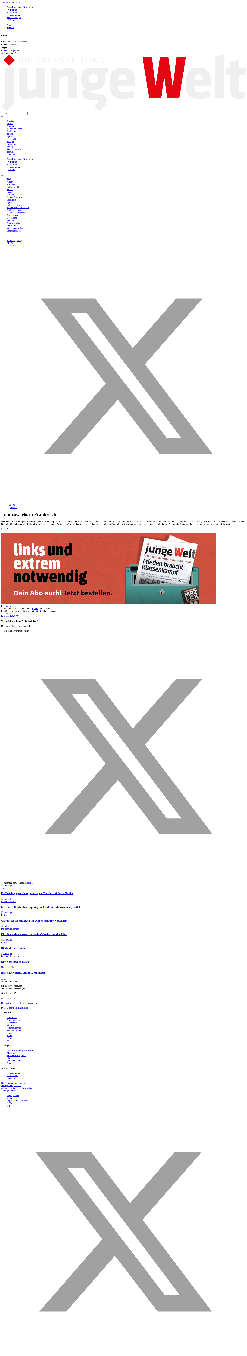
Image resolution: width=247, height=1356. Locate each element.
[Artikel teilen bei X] (126, 495)
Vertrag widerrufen (9, 1090)
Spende (10, 27)
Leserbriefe (12, 144)
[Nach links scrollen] (2, 175)
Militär (10, 243)
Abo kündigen (13, 1020)
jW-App (10, 1038)
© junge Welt (13, 1095)
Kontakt (10, 1033)
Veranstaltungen (14, 17)
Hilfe (9, 1106)
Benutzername (7, 41)
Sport (9, 136)
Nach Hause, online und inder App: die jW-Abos (13, 1084)
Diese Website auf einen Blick (14, 1008)
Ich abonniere (7, 606)
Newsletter (12, 1022)
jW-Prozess (12, 10)
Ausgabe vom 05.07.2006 (29, 611)
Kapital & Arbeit (14, 128)
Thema (10, 134)
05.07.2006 (12, 505)
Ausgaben (11, 121)
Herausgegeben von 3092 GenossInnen (19, 1003)
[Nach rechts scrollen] (2, 236)
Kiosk (9, 1035)
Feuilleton (11, 131)
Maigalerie (11, 1053)
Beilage (10, 141)
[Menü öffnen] (2, 116)
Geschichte (12, 139)
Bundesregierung (14, 240)
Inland (10, 123)
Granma (10, 1063)
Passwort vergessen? (10, 50)
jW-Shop (11, 20)
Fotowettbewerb (14, 1060)
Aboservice (12, 1017)
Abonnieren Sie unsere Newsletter (16, 1088)
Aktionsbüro (12, 12)
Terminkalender (14, 1030)
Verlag (10, 146)
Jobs (9, 1040)
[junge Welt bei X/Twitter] (123, 1353)
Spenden (11, 1078)
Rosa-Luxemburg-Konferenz (20, 7)
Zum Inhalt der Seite (10, 2)
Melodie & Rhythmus (16, 1055)
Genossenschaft (14, 15)
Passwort (5, 44)
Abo (9, 25)
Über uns (11, 154)
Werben (10, 1025)
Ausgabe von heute (10, 998)
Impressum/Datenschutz (17, 1100)
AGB (9, 1103)
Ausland (10, 126)
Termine (10, 152)
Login (4, 48)
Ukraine (10, 245)
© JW (9, 1098)
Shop (9, 1058)
